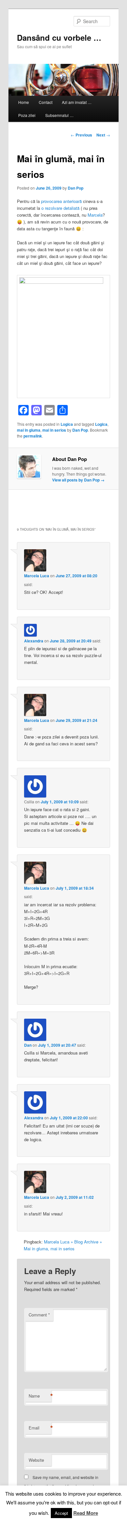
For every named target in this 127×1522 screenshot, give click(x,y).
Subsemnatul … (59, 115)
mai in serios (54, 430)
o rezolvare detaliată (60, 208)
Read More (85, 1512)
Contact (45, 102)
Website (36, 1460)
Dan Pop (75, 188)
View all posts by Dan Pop (78, 480)
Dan (28, 1045)
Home (23, 102)
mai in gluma (28, 430)
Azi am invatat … (77, 102)
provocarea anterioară (61, 201)
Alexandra (33, 641)
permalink (32, 436)
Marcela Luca (36, 576)
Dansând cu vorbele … (59, 37)
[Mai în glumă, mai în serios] (63, 282)
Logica (67, 424)
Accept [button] (61, 1513)
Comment (39, 1315)
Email (40, 1428)
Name (40, 1396)
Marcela (95, 215)
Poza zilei (26, 115)
